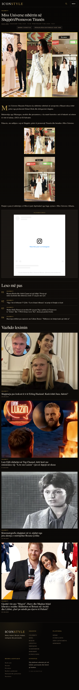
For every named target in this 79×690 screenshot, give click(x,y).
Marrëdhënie (34, 649)
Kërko (55, 635)
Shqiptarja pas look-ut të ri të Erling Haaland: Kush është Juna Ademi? (34, 393)
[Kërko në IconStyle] (66, 3)
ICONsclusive (34, 654)
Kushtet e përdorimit (11, 671)
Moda (31, 638)
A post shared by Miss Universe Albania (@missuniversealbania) (39, 272)
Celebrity (33, 635)
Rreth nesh (8, 663)
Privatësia (8, 668)
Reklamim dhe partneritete (13, 674)
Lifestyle (33, 643)
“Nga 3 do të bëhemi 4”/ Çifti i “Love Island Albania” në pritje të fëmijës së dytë (35, 302)
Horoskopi (33, 651)
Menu (73, 3)
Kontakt (7, 665)
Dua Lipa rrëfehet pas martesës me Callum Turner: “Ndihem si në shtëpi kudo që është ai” (38, 319)
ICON (12, 3)
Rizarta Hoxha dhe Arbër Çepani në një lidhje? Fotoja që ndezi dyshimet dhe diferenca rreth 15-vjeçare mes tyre (27, 294)
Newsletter (8, 676)
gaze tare (5, 23)
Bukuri (31, 641)
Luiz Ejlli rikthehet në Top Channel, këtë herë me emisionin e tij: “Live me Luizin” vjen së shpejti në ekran (28, 463)
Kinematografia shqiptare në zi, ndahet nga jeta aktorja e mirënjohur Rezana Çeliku (21, 534)
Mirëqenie (33, 646)
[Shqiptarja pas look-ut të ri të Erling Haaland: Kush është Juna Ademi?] (39, 361)
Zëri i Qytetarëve (60, 641)
